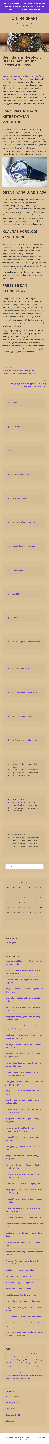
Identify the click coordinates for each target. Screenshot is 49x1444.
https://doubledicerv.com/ (21, 838)
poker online (14, 427)
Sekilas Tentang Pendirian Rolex (19, 1270)
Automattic (24, 1440)
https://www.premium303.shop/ (23, 693)
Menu (26, 26)
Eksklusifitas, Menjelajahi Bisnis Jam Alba (23, 1217)
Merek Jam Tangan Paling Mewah (19, 1289)
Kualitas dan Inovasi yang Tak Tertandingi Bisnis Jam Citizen (18, 371)
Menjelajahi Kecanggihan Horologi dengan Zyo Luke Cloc (28, 383)
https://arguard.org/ (19, 669)
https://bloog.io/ (17, 802)
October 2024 (11, 1396)
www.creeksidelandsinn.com (21, 522)
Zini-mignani (24, 18)
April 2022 (10, 1409)
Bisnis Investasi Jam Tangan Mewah (21, 1295)
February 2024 (11, 1402)
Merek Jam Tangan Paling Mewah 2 (20, 1282)
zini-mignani (10, 942)
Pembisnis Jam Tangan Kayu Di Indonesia (23, 1301)
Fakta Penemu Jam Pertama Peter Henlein (23, 1317)
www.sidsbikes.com (17, 498)
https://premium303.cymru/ (21, 716)
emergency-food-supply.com (21, 546)
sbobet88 (12, 403)
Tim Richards (23, 69)
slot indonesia (15, 570)
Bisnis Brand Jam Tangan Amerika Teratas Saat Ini (20, 1353)
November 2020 (12, 1415)
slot (10, 451)
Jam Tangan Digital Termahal (18, 1276)
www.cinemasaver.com (18, 475)
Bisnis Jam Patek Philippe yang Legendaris (24, 1183)
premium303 (13, 594)
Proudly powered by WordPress (16, 1437)
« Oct (7, 924)
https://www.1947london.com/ (22, 740)
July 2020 (9, 1421)
